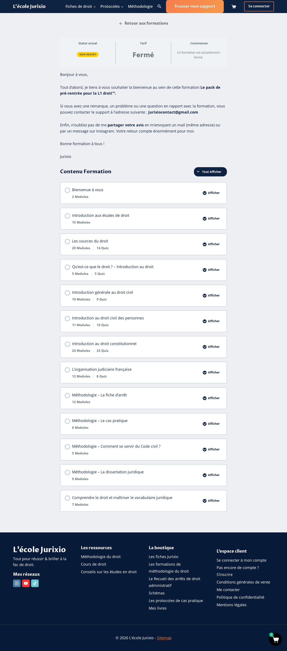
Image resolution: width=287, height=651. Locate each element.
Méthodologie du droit (101, 556)
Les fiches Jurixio (163, 556)
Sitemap (164, 637)
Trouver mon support (194, 6)
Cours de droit (93, 564)
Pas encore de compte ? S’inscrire (238, 571)
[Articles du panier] (235, 6)
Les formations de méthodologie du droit (169, 567)
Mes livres (158, 608)
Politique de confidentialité (240, 597)
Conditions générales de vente (243, 582)
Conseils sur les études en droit (109, 571)
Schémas (157, 592)
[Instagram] (17, 583)
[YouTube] (26, 583)
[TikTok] (35, 583)
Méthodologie (140, 6)
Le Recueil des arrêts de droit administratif (174, 582)
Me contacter (228, 589)
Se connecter (259, 6)
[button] (159, 6)
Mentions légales (232, 604)
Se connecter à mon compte (241, 560)
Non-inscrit (87, 54)
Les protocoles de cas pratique (176, 600)
